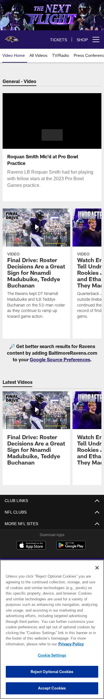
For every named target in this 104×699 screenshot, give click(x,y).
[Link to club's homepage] (11, 37)
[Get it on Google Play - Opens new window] (71, 548)
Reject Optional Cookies (52, 671)
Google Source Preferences (60, 359)
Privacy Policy (25, 644)
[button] (52, 135)
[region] (52, 629)
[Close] (97, 567)
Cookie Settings (52, 655)
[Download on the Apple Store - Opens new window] (31, 546)
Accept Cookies (52, 688)
